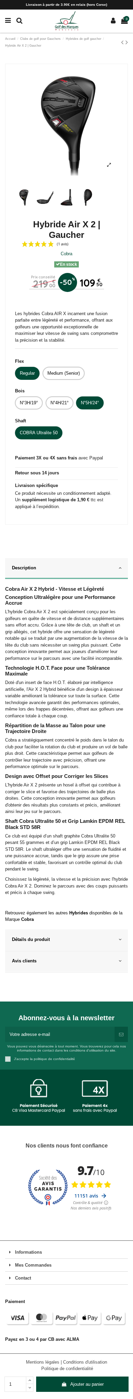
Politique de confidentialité (67, 1368)
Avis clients (24, 960)
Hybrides (78, 912)
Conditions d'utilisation (85, 1362)
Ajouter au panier (87, 1384)
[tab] (66, 569)
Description (24, 567)
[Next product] (126, 42)
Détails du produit (31, 939)
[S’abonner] (121, 1034)
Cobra (66, 253)
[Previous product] (123, 42)
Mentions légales (43, 1362)
